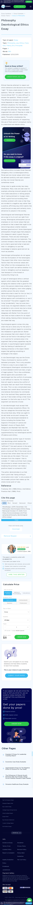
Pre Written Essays (7, 826)
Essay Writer (6, 816)
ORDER (29, 1)
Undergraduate (23, 600)
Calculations (26, 593)
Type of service (8, 589)
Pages (5, 623)
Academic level (7, 597)
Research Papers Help (8, 803)
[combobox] (16, 612)
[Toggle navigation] (30, 6)
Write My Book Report (8, 813)
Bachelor (9, 603)
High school (9, 600)
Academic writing (8, 593)
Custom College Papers (8, 823)
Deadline (5, 616)
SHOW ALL (15, 832)
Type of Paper (7, 608)
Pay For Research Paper (8, 800)
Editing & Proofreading (17, 593)
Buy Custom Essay (7, 806)
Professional (23, 603)
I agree (29, 903)
